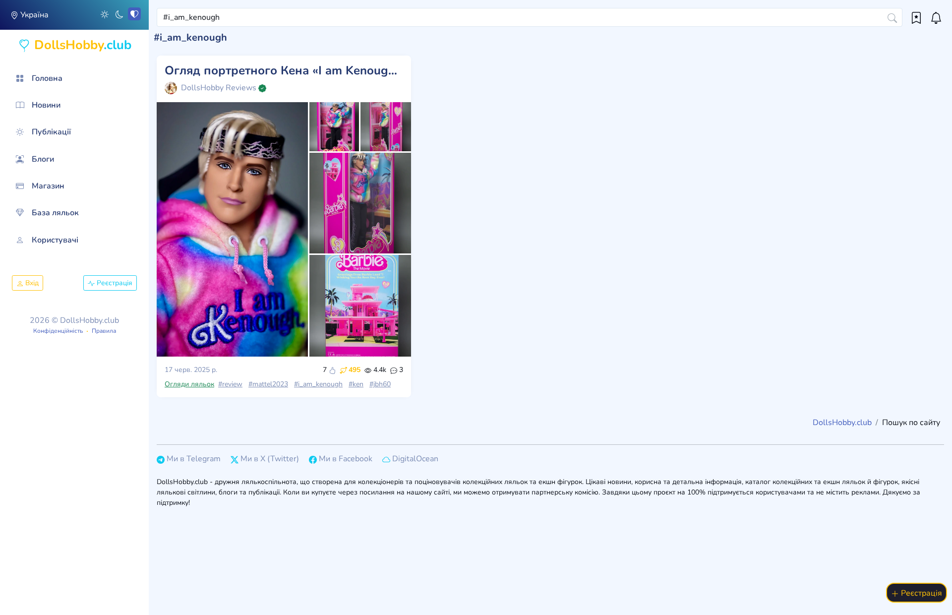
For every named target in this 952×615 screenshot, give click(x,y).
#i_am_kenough (318, 384)
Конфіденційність (58, 331)
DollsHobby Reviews (218, 87)
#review (230, 384)
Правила (104, 331)
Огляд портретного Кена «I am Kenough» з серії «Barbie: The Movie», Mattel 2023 (284, 70)
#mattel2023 (268, 384)
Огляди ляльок (189, 384)
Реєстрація (113, 283)
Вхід (31, 283)
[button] (104, 13)
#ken (356, 384)
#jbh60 (380, 384)
